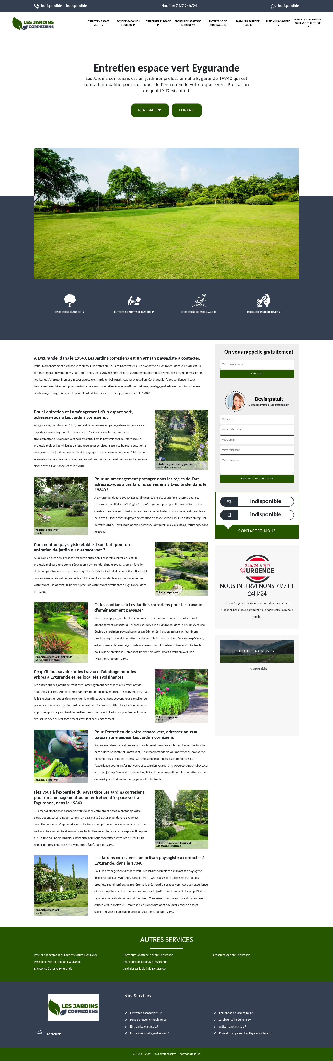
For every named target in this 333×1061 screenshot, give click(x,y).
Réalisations (150, 110)
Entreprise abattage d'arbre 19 (188, 23)
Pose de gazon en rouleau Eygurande (57, 962)
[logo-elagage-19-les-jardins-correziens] (33, 23)
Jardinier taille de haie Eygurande (144, 968)
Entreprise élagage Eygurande (53, 968)
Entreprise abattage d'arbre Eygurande (148, 955)
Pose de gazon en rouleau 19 (128, 23)
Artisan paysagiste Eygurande (231, 955)
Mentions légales (189, 1054)
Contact (187, 110)
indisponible (51, 6)
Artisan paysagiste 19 (278, 23)
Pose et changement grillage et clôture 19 (307, 23)
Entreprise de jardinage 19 (218, 23)
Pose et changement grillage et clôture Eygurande (66, 955)
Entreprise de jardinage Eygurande (145, 962)
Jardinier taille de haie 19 (248, 23)
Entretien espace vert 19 (98, 23)
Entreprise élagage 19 (158, 23)
